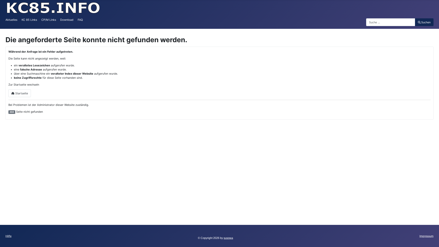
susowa (228, 238)
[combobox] (390, 22)
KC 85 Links (29, 19)
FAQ (80, 19)
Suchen (426, 22)
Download (66, 19)
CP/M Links (48, 19)
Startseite (21, 93)
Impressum (426, 236)
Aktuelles (11, 19)
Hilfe (8, 236)
